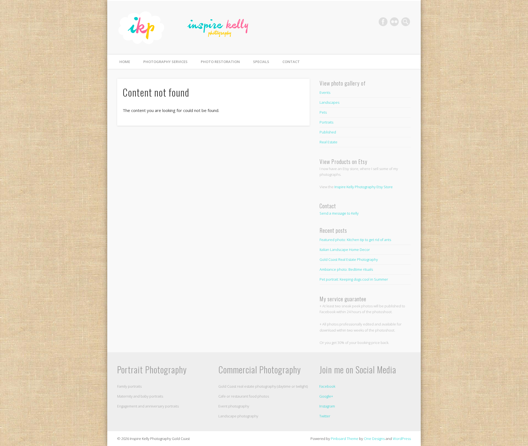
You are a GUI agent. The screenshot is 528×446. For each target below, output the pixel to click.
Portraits (326, 122)
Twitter (324, 416)
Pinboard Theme (344, 438)
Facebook (383, 21)
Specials (261, 61)
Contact (291, 61)
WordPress (402, 438)
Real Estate (328, 141)
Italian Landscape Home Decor (345, 249)
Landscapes (329, 102)
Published (328, 132)
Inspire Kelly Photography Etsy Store (363, 186)
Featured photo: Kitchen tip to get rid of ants (355, 239)
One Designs (374, 438)
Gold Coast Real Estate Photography (349, 259)
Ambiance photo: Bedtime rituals (346, 269)
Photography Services (165, 61)
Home (124, 61)
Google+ (326, 396)
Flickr (394, 21)
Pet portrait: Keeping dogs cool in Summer (354, 279)
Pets (323, 112)
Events (325, 92)
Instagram (327, 406)
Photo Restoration (220, 61)
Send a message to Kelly (339, 213)
